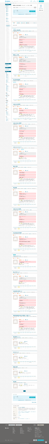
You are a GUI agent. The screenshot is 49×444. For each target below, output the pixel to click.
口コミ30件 (27, 170)
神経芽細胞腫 (27, 412)
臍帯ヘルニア (20, 412)
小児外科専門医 (19, 415)
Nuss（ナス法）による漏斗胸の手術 (21, 407)
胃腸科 (6, 76)
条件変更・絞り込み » (32, 11)
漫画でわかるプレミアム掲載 (37, 430)
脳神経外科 (7, 88)
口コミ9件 (27, 34)
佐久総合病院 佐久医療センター (17, 291)
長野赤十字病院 (15, 166)
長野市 (7, 8)
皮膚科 (6, 93)
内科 (6, 73)
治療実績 (25, 188)
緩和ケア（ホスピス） (8, 82)
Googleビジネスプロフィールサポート (38, 435)
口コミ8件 (27, 57)
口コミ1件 (27, 151)
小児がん (25, 412)
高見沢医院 (14, 381)
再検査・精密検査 (22, 418)
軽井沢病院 (17, 232)
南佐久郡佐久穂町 (8, 25)
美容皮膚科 (7, 94)
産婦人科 (7, 104)
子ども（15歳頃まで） (27, 418)
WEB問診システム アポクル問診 (38, 432)
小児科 (6, 106)
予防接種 (7, 119)
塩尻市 (7, 18)
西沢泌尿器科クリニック (16, 336)
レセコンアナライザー (37, 433)
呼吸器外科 (7, 85)
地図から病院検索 (34, 402)
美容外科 (7, 90)
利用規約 (28, 430)
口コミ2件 (27, 108)
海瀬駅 (19, 382)
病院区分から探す (21, 432)
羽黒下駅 (21, 382)
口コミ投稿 (14, 433)
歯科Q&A (13, 432)
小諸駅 (18, 316)
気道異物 (23, 412)
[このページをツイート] (36, 440)
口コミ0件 (26, 341)
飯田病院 (16, 104)
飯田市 (7, 11)
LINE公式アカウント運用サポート (38, 436)
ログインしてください (41, 8)
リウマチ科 (7, 78)
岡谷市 (7, 10)
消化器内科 (7, 75)
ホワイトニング (7, 115)
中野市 (7, 15)
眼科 (6, 99)
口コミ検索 (14, 430)
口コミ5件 (27, 319)
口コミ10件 (27, 295)
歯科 (6, 111)
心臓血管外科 (7, 86)
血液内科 (7, 80)
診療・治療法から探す (22, 433)
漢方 (6, 117)
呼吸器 (18, 418)
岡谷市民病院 (15, 187)
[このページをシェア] (34, 440)
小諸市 (7, 13)
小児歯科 (7, 113)
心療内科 (7, 109)
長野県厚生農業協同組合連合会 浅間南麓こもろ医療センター (22, 315)
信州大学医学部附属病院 (16, 79)
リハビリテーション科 (8, 91)
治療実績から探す (21, 430)
